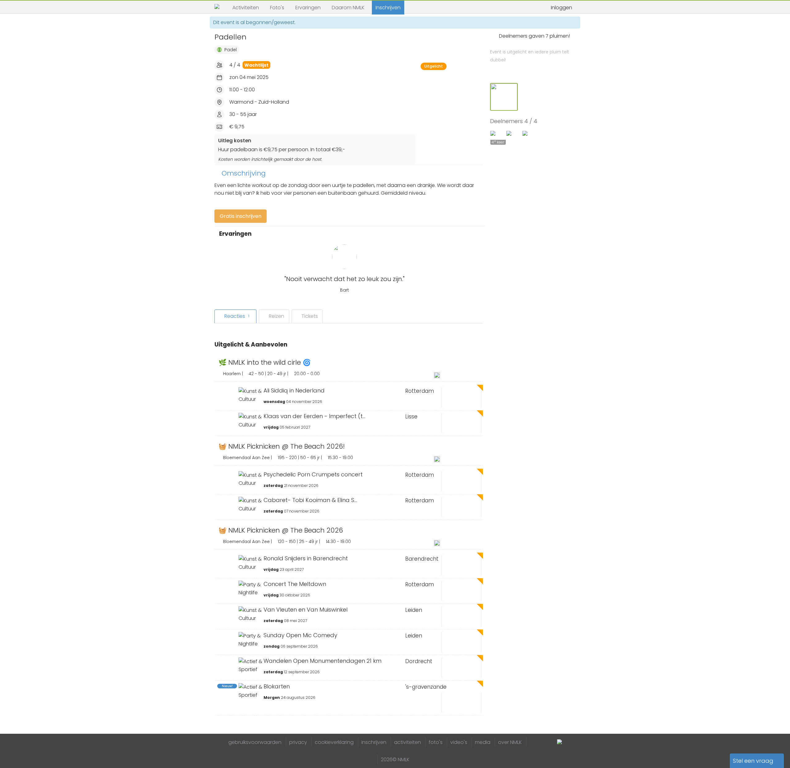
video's (458, 742)
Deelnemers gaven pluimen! (530, 47)
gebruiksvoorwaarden (254, 742)
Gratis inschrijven (240, 216)
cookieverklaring (334, 742)
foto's (436, 742)
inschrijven (373, 742)
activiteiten (407, 742)
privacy (298, 742)
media (482, 742)
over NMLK (510, 742)
